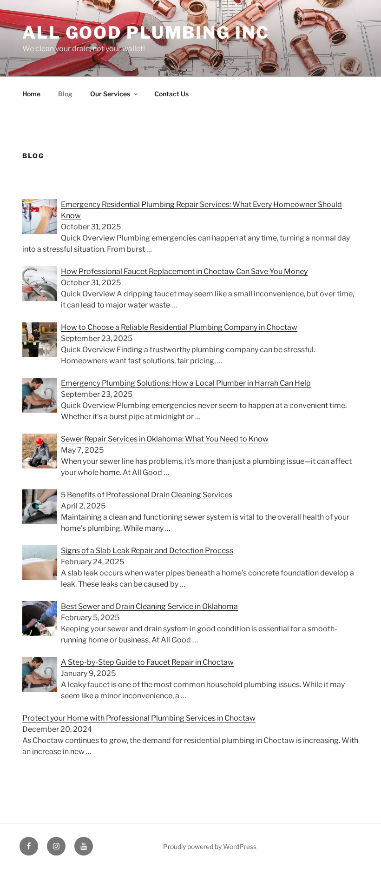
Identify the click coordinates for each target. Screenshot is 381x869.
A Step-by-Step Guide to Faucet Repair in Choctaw (147, 662)
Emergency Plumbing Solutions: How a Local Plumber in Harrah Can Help (186, 383)
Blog (65, 94)
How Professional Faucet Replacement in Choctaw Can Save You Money (184, 271)
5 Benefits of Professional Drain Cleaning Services (146, 494)
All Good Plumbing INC (145, 32)
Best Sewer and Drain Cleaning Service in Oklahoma (149, 606)
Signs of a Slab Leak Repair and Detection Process (147, 550)
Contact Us (171, 94)
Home (31, 94)
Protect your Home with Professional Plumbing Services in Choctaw (139, 718)
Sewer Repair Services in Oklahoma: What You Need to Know (165, 438)
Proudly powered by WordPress (209, 846)
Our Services (110, 94)
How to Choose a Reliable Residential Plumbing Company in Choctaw (179, 327)
